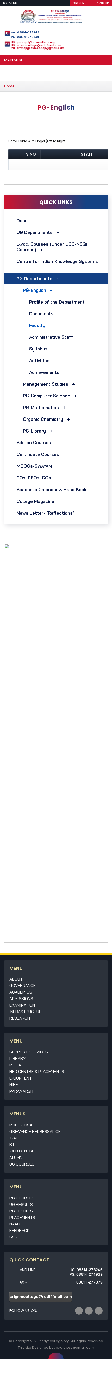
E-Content (20, 1078)
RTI (12, 1144)
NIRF (13, 1084)
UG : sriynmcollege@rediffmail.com (36, 45)
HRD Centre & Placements (36, 1071)
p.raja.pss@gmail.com (75, 1347)
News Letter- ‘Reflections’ (45, 513)
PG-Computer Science (46, 395)
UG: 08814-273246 (25, 32)
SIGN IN (78, 3)
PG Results (21, 1210)
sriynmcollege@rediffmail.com (41, 1296)
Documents (41, 313)
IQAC (14, 1137)
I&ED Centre (21, 1151)
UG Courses (21, 1164)
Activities (39, 360)
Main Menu (13, 60)
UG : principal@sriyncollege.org (33, 42)
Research (19, 1018)
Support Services (28, 1052)
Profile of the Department (57, 302)
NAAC (14, 1223)
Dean (22, 220)
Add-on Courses (34, 442)
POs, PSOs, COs (34, 477)
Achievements (44, 372)
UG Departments (35, 232)
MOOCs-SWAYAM (34, 466)
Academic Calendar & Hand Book (51, 489)
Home (9, 86)
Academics (20, 992)
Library (17, 1058)
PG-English (34, 290)
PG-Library (34, 431)
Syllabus (38, 349)
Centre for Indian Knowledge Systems (57, 261)
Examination (22, 1005)
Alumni (16, 1157)
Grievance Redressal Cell (37, 1131)
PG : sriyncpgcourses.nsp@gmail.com (37, 48)
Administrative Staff (51, 337)
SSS (13, 1237)
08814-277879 (89, 1282)
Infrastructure (26, 1011)
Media (15, 1065)
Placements (22, 1217)
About (16, 979)
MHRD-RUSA (20, 1124)
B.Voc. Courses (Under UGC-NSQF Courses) (53, 246)
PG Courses (21, 1197)
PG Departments (34, 278)
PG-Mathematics (41, 407)
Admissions (21, 998)
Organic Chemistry (43, 419)
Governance (22, 985)
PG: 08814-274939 (25, 37)
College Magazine (35, 501)
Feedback (19, 1230)
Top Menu (10, 3)
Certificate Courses (38, 454)
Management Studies (45, 384)
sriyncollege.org (56, 1341)
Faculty (37, 325)
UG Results (21, 1204)
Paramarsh (21, 1091)
